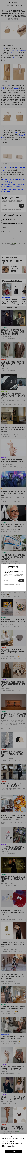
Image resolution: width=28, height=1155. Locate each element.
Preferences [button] (11, 1146)
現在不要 (13, 588)
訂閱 (21, 580)
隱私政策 (20, 584)
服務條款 (16, 584)
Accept (13, 1151)
